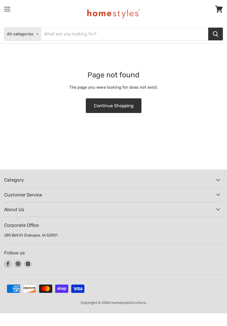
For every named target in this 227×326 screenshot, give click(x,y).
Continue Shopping (113, 105)
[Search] (215, 34)
